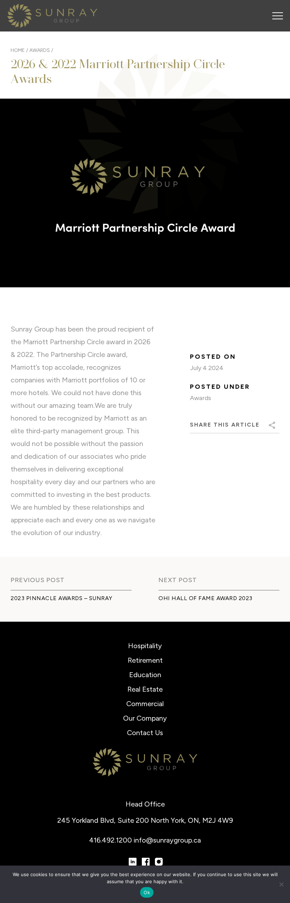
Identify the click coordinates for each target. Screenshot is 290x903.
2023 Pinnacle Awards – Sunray (61, 598)
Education (145, 674)
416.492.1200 (111, 840)
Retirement (145, 660)
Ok (147, 892)
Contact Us (145, 732)
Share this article (225, 424)
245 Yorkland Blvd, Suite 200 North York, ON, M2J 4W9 (145, 820)
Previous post (38, 580)
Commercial (145, 703)
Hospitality (145, 645)
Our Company (145, 718)
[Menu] (277, 16)
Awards (200, 398)
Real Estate (145, 689)
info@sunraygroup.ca (167, 840)
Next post (177, 580)
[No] (281, 884)
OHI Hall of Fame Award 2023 (205, 598)
